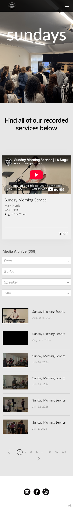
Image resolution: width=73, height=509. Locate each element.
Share (63, 234)
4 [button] (37, 452)
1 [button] (20, 452)
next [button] (38, 458)
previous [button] (9, 451)
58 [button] (49, 452)
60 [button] (64, 452)
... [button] (42, 452)
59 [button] (56, 452)
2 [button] (25, 452)
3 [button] (31, 452)
